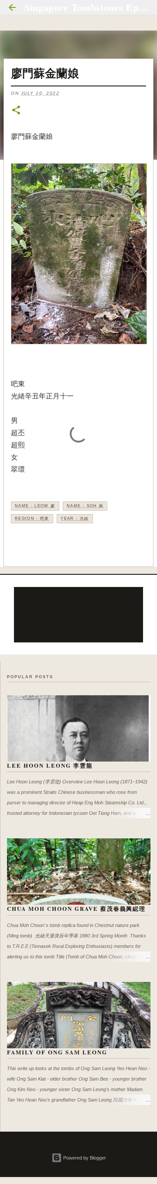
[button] (16, 111)
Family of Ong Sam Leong (57, 1052)
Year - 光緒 (75, 518)
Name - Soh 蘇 (85, 506)
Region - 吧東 (32, 518)
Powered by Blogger (84, 1157)
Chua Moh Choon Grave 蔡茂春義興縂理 (76, 908)
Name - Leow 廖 (35, 506)
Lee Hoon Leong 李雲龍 (50, 765)
